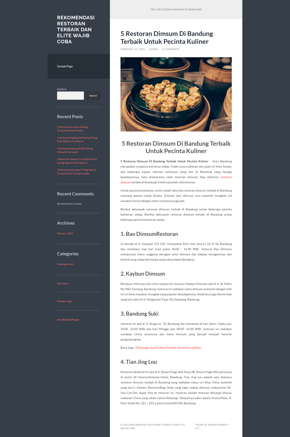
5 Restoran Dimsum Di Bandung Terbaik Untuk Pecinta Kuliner (166, 37)
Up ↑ (198, 428)
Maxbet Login (64, 301)
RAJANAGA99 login (68, 319)
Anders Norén (217, 424)
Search (62, 89)
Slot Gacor (63, 283)
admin (153, 49)
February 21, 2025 (132, 49)
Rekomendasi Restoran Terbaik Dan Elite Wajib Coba (76, 29)
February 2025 (65, 233)
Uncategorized (65, 264)
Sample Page (65, 66)
